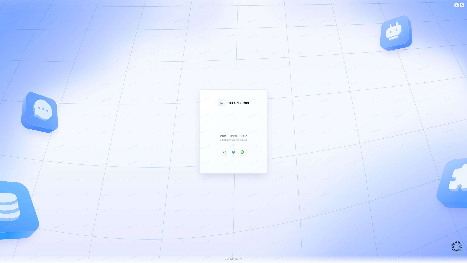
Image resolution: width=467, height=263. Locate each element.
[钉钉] (233, 152)
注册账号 (244, 136)
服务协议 (236, 140)
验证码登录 (234, 136)
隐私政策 (244, 140)
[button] (456, 5)
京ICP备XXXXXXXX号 (233, 259)
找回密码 (223, 136)
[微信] (242, 152)
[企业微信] (224, 152)
